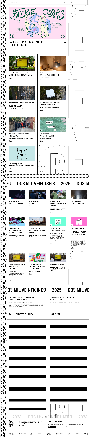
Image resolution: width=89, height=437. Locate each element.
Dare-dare (3, 218)
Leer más (10, 51)
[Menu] (10, 2)
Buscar (84, 2)
